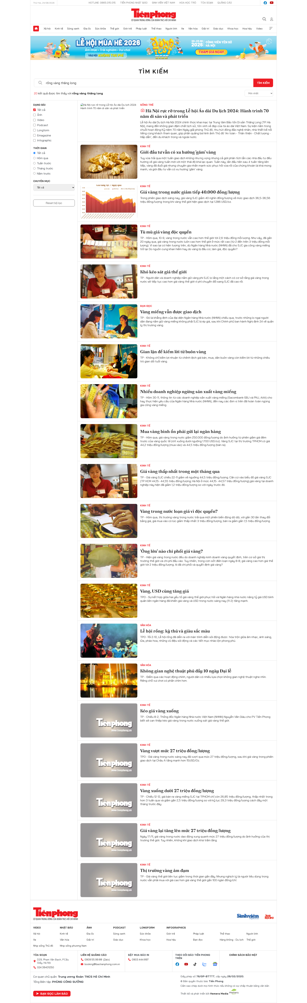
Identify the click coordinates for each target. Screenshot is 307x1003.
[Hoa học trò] (269, 917)
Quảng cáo (224, 2)
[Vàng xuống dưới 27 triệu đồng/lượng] (108, 800)
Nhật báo (66, 927)
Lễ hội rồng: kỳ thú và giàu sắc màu (175, 631)
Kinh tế (59, 28)
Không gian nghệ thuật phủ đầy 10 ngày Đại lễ (185, 671)
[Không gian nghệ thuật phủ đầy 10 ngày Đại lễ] (108, 681)
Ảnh (39, 115)
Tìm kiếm (153, 71)
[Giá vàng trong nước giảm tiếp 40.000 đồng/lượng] (108, 202)
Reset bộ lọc (54, 203)
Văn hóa (193, 28)
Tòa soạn (207, 2)
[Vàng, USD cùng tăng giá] (108, 601)
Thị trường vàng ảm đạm (164, 870)
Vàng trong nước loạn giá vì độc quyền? (179, 511)
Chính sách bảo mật (243, 955)
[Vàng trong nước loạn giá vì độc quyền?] (108, 521)
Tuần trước (44, 163)
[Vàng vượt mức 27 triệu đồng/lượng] (108, 760)
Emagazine (44, 135)
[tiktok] (197, 964)
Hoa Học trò (187, 2)
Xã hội (47, 28)
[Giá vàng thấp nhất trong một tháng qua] (108, 481)
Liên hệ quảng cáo (94, 955)
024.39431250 (45, 967)
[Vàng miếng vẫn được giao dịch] (108, 321)
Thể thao (156, 28)
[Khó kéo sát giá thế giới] (108, 281)
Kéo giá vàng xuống (159, 711)
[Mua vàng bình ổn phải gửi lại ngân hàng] (108, 441)
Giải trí (205, 28)
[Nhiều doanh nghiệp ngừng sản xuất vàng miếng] (108, 401)
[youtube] (272, 3)
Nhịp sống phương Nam (73, 945)
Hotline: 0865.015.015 (102, 2)
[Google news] (216, 964)
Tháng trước (45, 168)
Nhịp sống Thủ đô (43, 945)
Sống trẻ (147, 104)
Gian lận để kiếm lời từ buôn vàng (173, 351)
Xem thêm (271, 28)
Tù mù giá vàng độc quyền (166, 232)
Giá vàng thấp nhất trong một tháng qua (180, 471)
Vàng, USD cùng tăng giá (164, 591)
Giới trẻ (127, 28)
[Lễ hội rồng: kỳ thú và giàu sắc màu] (108, 641)
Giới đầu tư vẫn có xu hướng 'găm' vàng (178, 152)
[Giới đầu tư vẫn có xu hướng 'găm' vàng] (108, 162)
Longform (43, 130)
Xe (182, 28)
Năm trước (44, 173)
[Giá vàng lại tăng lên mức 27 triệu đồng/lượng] (108, 840)
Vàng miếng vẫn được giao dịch (170, 311)
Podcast (42, 125)
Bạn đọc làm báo (54, 993)
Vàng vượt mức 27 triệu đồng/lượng (175, 750)
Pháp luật (141, 28)
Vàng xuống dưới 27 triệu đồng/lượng (177, 790)
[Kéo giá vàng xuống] (108, 720)
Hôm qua (42, 158)
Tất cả (41, 110)
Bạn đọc (146, 306)
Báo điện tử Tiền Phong (153, 15)
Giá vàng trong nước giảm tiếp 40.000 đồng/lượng (190, 192)
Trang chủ (36, 28)
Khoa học (233, 28)
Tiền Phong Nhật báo (133, 2)
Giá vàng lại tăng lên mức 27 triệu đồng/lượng (185, 830)
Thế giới (114, 28)
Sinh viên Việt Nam (163, 2)
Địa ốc (87, 28)
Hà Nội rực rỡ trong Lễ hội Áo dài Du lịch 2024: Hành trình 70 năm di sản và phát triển (204, 113)
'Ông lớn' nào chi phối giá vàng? (171, 551)
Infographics (176, 927)
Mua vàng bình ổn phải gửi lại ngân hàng (180, 431)
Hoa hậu (247, 28)
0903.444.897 (140, 959)
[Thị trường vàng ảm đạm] (108, 880)
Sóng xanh (73, 28)
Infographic (44, 140)
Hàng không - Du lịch (232, 939)
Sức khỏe (100, 28)
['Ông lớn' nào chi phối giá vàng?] (108, 561)
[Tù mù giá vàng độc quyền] (108, 242)
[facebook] (265, 3)
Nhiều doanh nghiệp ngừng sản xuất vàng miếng (188, 391)
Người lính (171, 28)
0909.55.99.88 (93, 959)
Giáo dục (218, 28)
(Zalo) (106, 959)
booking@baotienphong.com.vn (102, 964)
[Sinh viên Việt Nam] (248, 917)
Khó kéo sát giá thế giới (163, 272)
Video (259, 28)
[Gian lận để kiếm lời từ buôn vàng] (108, 361)
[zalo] (206, 964)
